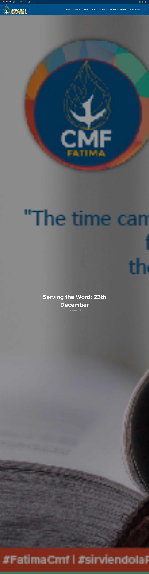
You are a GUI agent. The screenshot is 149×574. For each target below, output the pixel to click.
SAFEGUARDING (135, 10)
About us (77, 10)
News (86, 10)
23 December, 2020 (74, 310)
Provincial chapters (118, 10)
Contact (103, 10)
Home (68, 10)
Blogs (94, 10)
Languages (33, 2)
